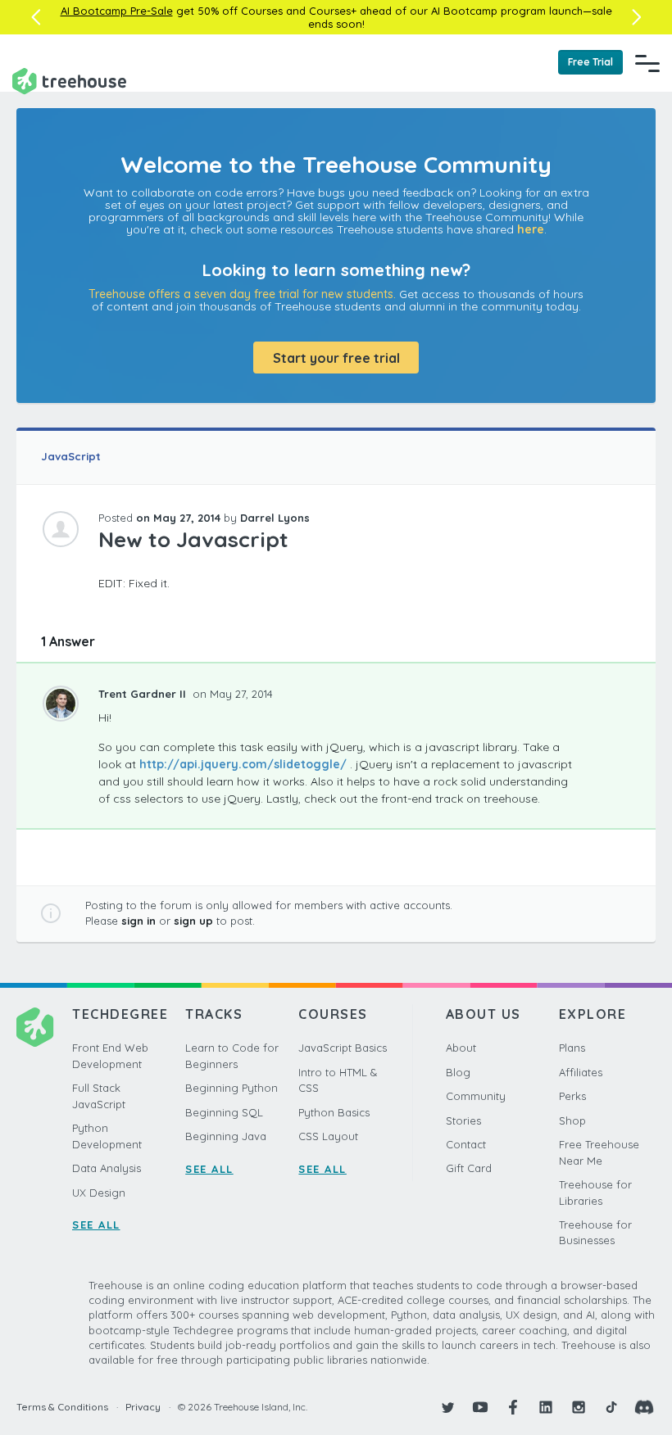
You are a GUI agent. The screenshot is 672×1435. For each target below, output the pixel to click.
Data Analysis (106, 1168)
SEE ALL (96, 1224)
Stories (463, 1120)
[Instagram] (578, 1407)
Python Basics (334, 1112)
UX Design (98, 1192)
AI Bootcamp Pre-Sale (117, 10)
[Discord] (644, 1407)
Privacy (143, 1407)
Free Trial (590, 62)
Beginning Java (225, 1136)
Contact (466, 1144)
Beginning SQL (224, 1112)
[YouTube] (480, 1407)
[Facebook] (513, 1407)
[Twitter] (447, 1407)
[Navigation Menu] (647, 63)
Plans (572, 1047)
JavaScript (71, 456)
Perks (572, 1095)
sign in (138, 920)
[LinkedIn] (545, 1407)
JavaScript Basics (342, 1047)
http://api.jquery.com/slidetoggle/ (243, 764)
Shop (572, 1120)
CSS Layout (328, 1136)
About (461, 1047)
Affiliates (580, 1072)
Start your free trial (336, 358)
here (530, 229)
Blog (458, 1072)
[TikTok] (611, 1407)
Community (476, 1095)
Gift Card (469, 1168)
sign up (193, 920)
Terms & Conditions (62, 1407)
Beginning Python (231, 1087)
